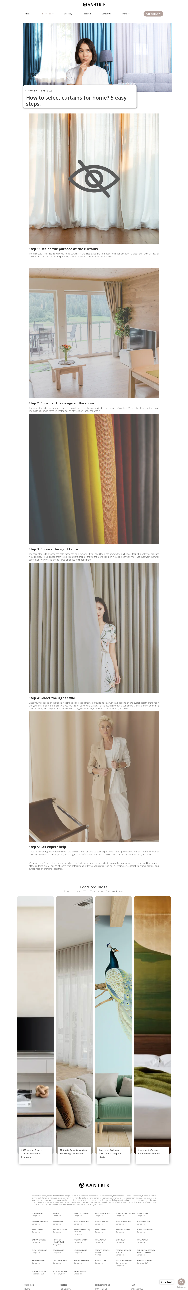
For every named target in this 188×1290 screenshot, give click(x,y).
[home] (94, 3)
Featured (87, 14)
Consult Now (153, 13)
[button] (48, 14)
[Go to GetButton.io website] (181, 1287)
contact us (106, 14)
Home (27, 14)
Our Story (68, 14)
